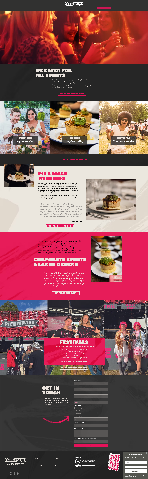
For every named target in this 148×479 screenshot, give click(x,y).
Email (76, 393)
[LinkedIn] (18, 473)
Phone (76, 399)
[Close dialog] (146, 453)
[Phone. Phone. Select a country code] (76, 402)
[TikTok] (14, 473)
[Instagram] (10, 473)
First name (77, 380)
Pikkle (51, 199)
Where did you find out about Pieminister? (85, 438)
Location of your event (80, 422)
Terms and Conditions (130, 476)
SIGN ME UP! (135, 471)
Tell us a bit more (78, 428)
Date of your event (79, 416)
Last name (77, 386)
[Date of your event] (75, 419)
